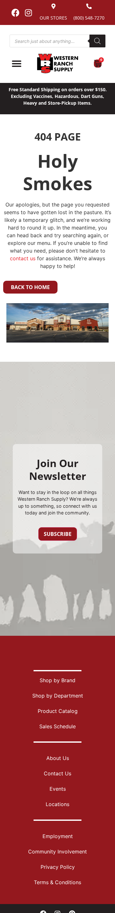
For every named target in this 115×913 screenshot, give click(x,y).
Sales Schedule (57, 726)
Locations (57, 804)
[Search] (97, 41)
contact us (22, 258)
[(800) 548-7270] (89, 6)
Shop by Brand (57, 680)
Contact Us (57, 773)
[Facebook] (15, 12)
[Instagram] (28, 12)
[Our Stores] (53, 6)
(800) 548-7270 (88, 18)
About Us (57, 758)
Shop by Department (57, 695)
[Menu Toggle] (17, 64)
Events (58, 789)
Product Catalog (58, 711)
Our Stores (53, 18)
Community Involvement (57, 851)
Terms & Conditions (57, 882)
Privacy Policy (58, 867)
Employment (57, 836)
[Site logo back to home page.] (57, 63)
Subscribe (58, 533)
